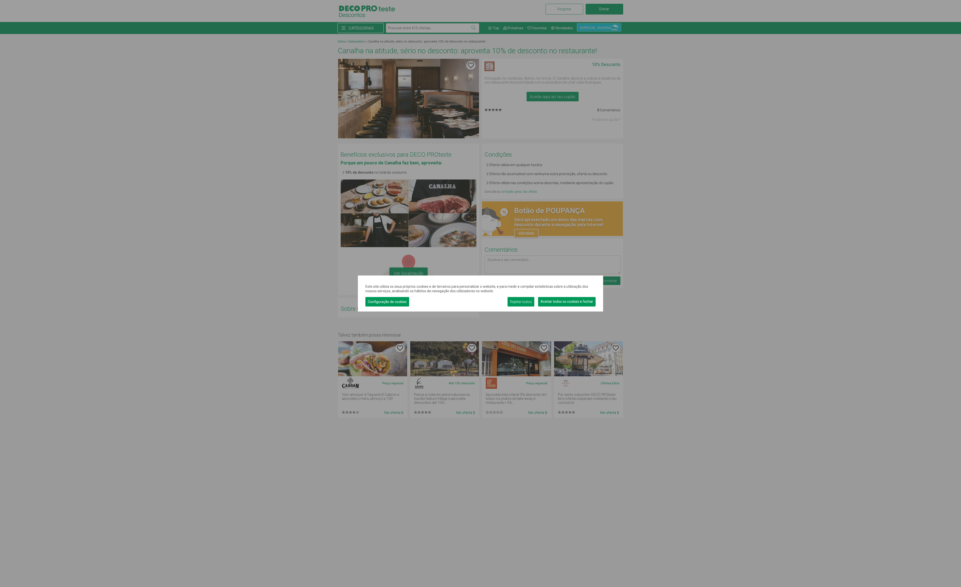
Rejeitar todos (521, 302)
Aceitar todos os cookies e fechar (567, 302)
